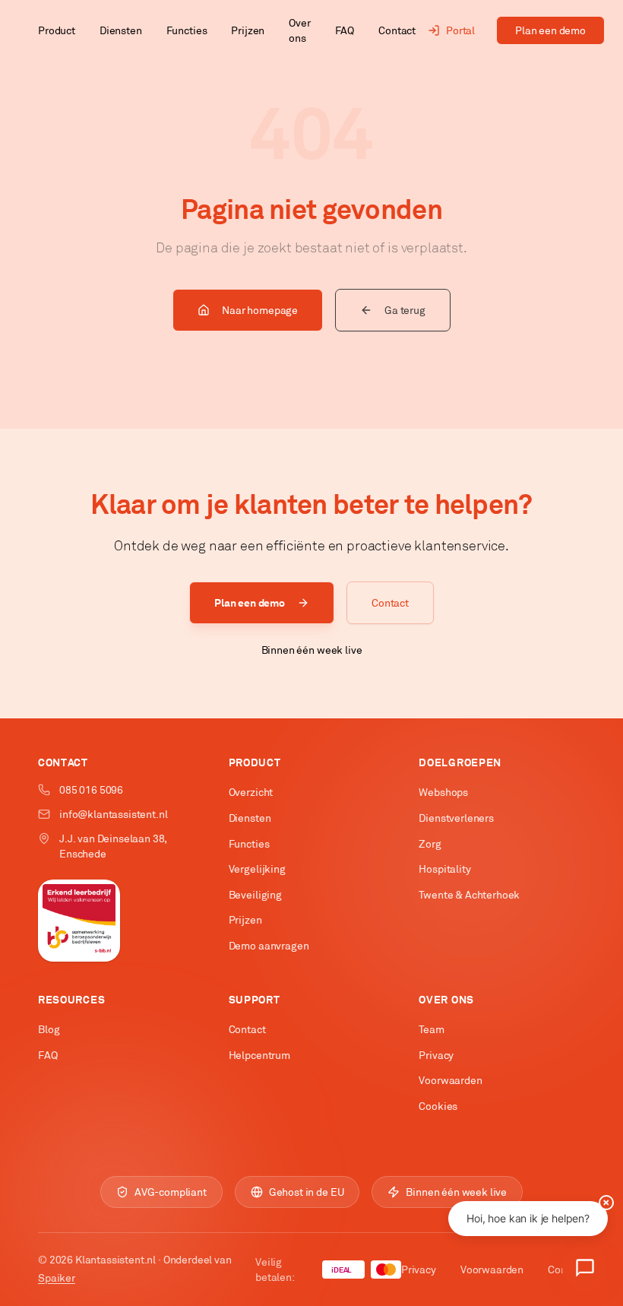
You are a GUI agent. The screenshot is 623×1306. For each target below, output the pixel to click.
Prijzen (247, 30)
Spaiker (56, 1278)
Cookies (438, 1106)
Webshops (443, 792)
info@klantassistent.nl (113, 814)
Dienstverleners (456, 818)
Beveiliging (255, 895)
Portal (460, 30)
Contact (397, 30)
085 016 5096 (91, 790)
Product (56, 30)
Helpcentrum (259, 1055)
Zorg (430, 844)
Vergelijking (257, 869)
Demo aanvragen (269, 946)
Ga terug (404, 310)
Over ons (299, 30)
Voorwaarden (450, 1080)
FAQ (345, 30)
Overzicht (251, 792)
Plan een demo (550, 30)
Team (431, 1029)
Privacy (436, 1055)
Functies (186, 30)
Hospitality (444, 869)
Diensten (121, 30)
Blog (48, 1029)
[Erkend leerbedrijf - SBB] (79, 921)
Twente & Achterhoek (469, 895)
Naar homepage (260, 310)
